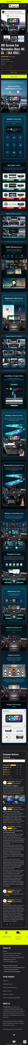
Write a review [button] (14, 760)
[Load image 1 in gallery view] (7, 39)
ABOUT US (6, 980)
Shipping (3, 61)
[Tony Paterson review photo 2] (21, 799)
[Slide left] (1, 39)
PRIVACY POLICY (7, 991)
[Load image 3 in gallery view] (21, 39)
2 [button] (10, 924)
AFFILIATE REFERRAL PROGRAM (11, 997)
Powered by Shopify (18, 1044)
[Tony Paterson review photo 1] (9, 799)
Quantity (3, 63)
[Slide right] (26, 39)
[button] (3, 5)
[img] (11, 781)
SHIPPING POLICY (7, 984)
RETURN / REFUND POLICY (10, 987)
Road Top (11, 1044)
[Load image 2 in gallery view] (14, 39)
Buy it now (14, 76)
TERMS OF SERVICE (8, 994)
